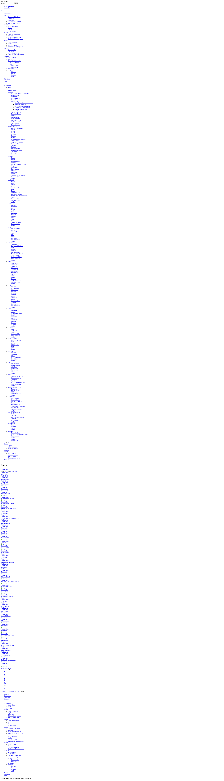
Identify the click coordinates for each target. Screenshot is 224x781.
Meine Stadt (14, 379)
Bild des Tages (12, 90)
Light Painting (15, 398)
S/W (12, 348)
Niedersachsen (15, 140)
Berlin (13, 131)
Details (13, 217)
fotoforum (10, 70)
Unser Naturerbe (12, 126)
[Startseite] (3, 11)
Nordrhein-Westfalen (17, 142)
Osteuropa (14, 264)
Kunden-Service (12, 453)
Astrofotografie (15, 200)
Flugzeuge (14, 310)
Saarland (13, 145)
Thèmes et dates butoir (14, 34)
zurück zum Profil (6, 668)
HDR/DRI (14, 392)
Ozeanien (13, 279)
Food (12, 329)
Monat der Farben (16, 114)
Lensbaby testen (15, 125)
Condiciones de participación (16, 54)
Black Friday (14, 100)
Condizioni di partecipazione (16, 46)
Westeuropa (14, 268)
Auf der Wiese (15, 231)
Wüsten (13, 186)
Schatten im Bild (19, 111)
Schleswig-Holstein (16, 150)
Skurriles (13, 324)
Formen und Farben (16, 401)
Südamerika (14, 272)
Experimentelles (15, 177)
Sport (9, 285)
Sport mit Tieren (15, 301)
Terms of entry (12, 31)
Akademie (7, 79)
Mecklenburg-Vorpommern (18, 139)
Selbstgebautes (15, 436)
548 (17, 691)
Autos (13, 312)
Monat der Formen (16, 112)
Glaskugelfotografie (16, 409)
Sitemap (6, 699)
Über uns (13, 72)
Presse (13, 73)
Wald (12, 189)
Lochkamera (14, 414)
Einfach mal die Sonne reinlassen (24, 103)
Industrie (13, 249)
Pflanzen (13, 426)
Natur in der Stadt (16, 384)
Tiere (9, 203)
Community (7, 13)
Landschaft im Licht (16, 194)
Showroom (11, 89)
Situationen (14, 367)
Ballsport (13, 286)
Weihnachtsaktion (16, 122)
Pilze (12, 235)
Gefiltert (13, 418)
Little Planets (14, 359)
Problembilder (15, 390)
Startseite (3, 691)
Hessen (13, 137)
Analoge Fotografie (13, 338)
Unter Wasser (11, 423)
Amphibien (14, 213)
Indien (13, 277)
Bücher (6, 78)
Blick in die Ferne (16, 357)
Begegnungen (15, 169)
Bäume (13, 230)
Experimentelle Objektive (18, 417)
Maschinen (14, 316)
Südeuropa (14, 266)
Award (6, 15)
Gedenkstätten (15, 255)
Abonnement (11, 59)
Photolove (14, 115)
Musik (13, 173)
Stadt (12, 247)
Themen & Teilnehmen (14, 17)
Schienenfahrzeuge (16, 313)
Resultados (11, 51)
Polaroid (13, 346)
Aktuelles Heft (12, 57)
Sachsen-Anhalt (15, 148)
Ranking (10, 29)
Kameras (13, 323)
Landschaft (11, 180)
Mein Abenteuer (15, 118)
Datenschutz (7, 696)
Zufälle (13, 371)
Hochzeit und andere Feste (18, 164)
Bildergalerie (7, 85)
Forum (6, 444)
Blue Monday (15, 95)
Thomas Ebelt (4, 469)
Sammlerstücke (15, 334)
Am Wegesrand (15, 228)
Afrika (13, 274)
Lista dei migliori (12, 45)
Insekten (13, 205)
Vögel (13, 210)
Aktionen (10, 92)
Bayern (13, 129)
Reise (9, 261)
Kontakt (13, 75)
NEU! (9, 87)
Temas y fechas (12, 50)
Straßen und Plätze (16, 257)
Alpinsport (14, 297)
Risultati (10, 43)
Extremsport (14, 304)
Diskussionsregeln (13, 448)
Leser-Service (15, 65)
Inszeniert (14, 170)
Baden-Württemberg (16, 128)
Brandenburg (14, 133)
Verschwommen (15, 404)
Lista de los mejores (13, 53)
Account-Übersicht (13, 455)
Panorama (10, 351)
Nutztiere (13, 216)
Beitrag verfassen (12, 447)
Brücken (13, 250)
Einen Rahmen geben (21, 109)
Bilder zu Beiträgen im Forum (19, 434)
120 (16, 471)
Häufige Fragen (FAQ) (14, 23)
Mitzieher (13, 302)
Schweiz (13, 155)
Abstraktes (11, 396)
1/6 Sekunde (14, 96)
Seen (12, 183)
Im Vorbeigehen (15, 365)
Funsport (13, 294)
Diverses (10, 431)
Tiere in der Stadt (16, 222)
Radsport (13, 291)
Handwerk (14, 172)
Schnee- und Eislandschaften (19, 195)
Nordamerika (14, 271)
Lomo (13, 343)
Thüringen (14, 151)
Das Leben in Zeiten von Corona (20, 93)
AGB (12, 76)
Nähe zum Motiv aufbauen (22, 104)
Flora (9, 227)
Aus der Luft (14, 197)
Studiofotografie (15, 161)
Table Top (14, 330)
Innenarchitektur (15, 252)
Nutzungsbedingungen (14, 458)
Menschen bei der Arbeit (18, 175)
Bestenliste (11, 20)
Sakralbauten (14, 244)
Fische (13, 208)
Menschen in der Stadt (17, 376)
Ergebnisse (11, 18)
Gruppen (13, 166)
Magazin (6, 56)
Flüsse (13, 184)
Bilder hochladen (9, 6)
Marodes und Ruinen (17, 253)
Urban (9, 374)
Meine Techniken (16, 393)
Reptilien (13, 211)
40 (10, 471)
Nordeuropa (14, 263)
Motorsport (14, 293)
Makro (13, 219)
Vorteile (6, 459)
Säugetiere (14, 206)
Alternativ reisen (15, 282)
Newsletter (11, 68)
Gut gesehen (14, 370)
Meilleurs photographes (14, 37)
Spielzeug (14, 319)
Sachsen (13, 147)
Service (10, 64)
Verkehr (13, 381)
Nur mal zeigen (15, 433)
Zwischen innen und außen (22, 106)
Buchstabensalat (15, 98)
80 (13, 471)
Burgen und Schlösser (17, 246)
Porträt (13, 158)
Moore (13, 191)
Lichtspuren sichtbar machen (23, 107)
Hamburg (13, 136)
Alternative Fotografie (14, 412)
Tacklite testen (15, 117)
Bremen (13, 134)
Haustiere (13, 214)
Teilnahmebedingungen (14, 21)
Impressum (7, 694)
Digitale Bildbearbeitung (14, 387)
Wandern (13, 299)
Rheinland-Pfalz (15, 144)
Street (9, 362)
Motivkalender (15, 123)
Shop (5, 81)
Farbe (12, 341)
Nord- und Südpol (16, 280)
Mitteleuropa (14, 269)
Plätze (13, 356)
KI (8, 442)
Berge (13, 181)
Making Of (14, 437)
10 (5, 683)
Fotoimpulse (14, 101)
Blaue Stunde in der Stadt (18, 382)
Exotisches (14, 238)
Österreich (14, 153)
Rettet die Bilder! (16, 340)
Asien (12, 275)
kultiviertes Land (15, 192)
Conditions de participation (15, 39)
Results (10, 28)
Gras (12, 233)
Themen (10, 445)
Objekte (13, 332)
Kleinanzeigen (15, 67)
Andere (13, 178)
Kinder (13, 159)
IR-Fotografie (15, 420)
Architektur (11, 242)
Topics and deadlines (13, 26)
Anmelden (7, 8)
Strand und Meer (15, 188)
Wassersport (14, 290)
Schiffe (13, 315)
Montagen (14, 389)
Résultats (10, 35)
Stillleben (10, 327)
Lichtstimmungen (16, 378)
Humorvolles (14, 368)
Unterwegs (14, 167)
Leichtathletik (15, 288)
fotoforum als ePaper (13, 62)
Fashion (13, 162)
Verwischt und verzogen (18, 406)
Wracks (13, 428)
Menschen (10, 156)
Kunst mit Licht (15, 400)
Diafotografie (15, 345)
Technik (10, 308)
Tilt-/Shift (13, 415)
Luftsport (13, 296)
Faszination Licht (16, 120)
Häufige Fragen (12, 456)
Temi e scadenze (12, 42)
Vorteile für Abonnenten (14, 61)
